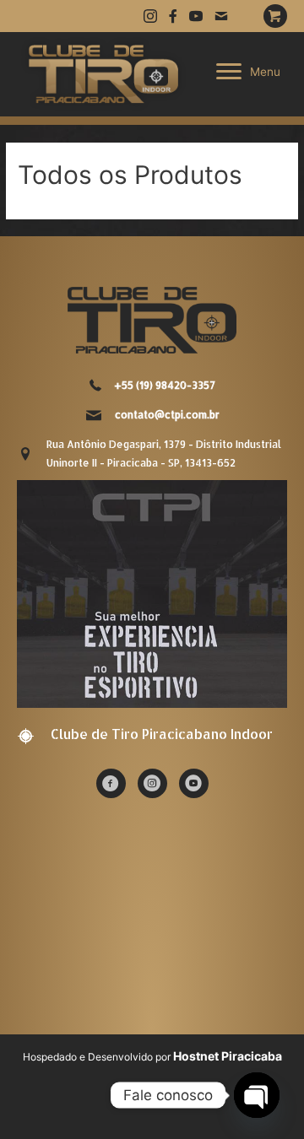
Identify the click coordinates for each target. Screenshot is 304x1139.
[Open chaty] (257, 1095)
